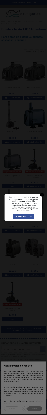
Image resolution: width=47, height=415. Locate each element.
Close (42, 195)
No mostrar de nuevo (23, 216)
